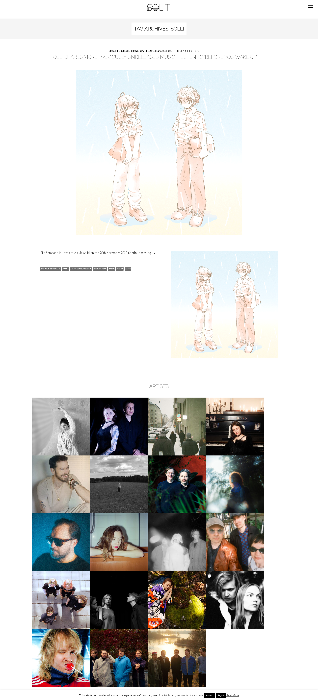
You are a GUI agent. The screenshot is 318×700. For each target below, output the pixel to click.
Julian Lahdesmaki (61, 484)
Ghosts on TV (177, 426)
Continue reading (142, 252)
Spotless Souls (119, 600)
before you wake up (50, 269)
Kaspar (177, 484)
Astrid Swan (61, 426)
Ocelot (177, 542)
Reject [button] (221, 695)
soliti (120, 269)
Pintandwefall (61, 600)
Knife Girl (235, 484)
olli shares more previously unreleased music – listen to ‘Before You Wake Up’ (155, 57)
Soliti (171, 50)
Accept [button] (209, 695)
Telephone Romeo (61, 658)
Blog (111, 50)
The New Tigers (119, 658)
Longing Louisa (119, 542)
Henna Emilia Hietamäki (235, 426)
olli (164, 50)
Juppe (119, 484)
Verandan (177, 658)
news (111, 269)
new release (147, 50)
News (158, 50)
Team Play (235, 600)
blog (65, 269)
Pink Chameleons (235, 542)
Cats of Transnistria (119, 426)
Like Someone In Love (126, 50)
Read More (232, 695)
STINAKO (177, 600)
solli (128, 269)
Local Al (61, 542)
